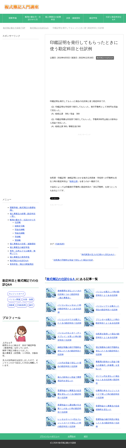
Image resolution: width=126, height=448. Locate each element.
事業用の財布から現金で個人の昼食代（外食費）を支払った (107, 365)
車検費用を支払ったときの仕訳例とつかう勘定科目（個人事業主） (69, 294)
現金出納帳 (20, 229)
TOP (14, 28)
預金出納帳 (20, 233)
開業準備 (13, 18)
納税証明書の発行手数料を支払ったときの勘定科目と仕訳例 (69, 350)
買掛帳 (18, 240)
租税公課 (74, 181)
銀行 (31, 305)
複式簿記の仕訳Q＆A (105, 58)
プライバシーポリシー (50, 436)
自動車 (11, 305)
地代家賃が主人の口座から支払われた (98, 254)
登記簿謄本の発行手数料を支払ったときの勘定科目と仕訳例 (107, 350)
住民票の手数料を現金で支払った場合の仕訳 (73, 260)
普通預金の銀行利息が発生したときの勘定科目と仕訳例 (107, 422)
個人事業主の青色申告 (20, 257)
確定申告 (93, 18)
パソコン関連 (14, 299)
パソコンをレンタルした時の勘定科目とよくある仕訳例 (69, 308)
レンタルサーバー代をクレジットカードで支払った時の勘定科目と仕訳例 (69, 422)
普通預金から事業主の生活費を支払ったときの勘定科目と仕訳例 (69, 394)
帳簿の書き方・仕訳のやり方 (33, 18)
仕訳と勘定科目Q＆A (113, 18)
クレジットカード (16, 294)
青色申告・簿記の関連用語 (21, 264)
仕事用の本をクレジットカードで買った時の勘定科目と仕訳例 (107, 394)
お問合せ (72, 436)
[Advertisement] (84, 78)
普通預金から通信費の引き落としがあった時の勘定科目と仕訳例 (69, 408)
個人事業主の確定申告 (20, 247)
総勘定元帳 (20, 226)
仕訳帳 (18, 222)
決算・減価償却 (73, 18)
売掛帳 (18, 237)
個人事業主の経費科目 (53, 18)
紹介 (86, 436)
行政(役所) (59, 244)
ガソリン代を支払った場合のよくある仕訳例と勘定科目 (107, 379)
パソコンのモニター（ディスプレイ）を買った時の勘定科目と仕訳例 (69, 336)
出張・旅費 (28, 299)
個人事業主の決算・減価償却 (22, 244)
